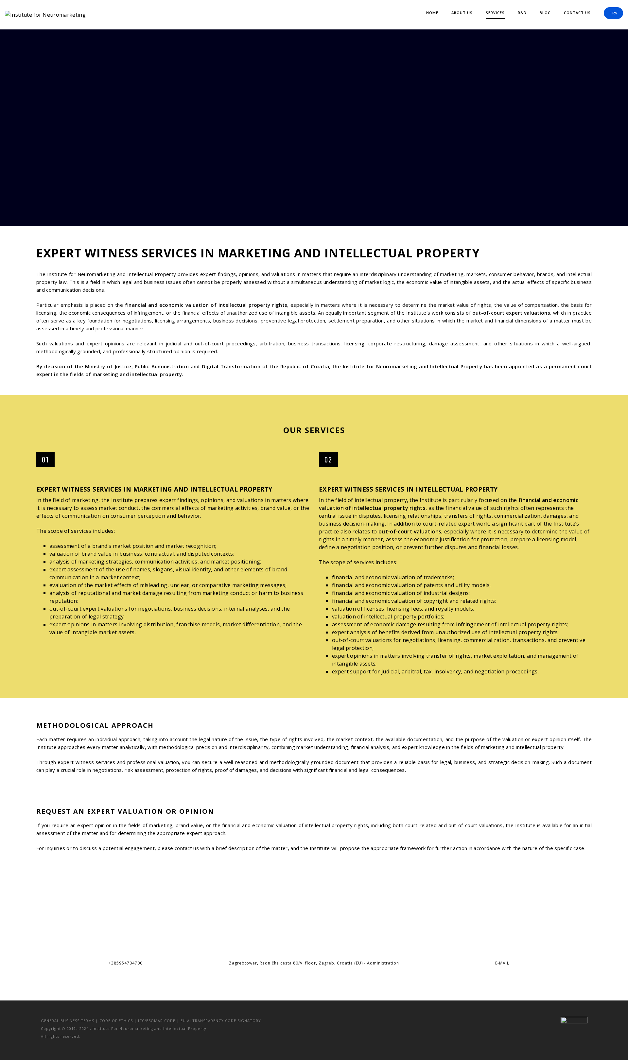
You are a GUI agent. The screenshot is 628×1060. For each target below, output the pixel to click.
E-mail (502, 963)
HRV (613, 13)
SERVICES (495, 12)
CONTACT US (577, 12)
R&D (522, 12)
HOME (432, 12)
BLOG (545, 12)
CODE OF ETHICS (116, 1020)
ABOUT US (462, 12)
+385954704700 (126, 963)
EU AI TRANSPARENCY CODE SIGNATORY (221, 1020)
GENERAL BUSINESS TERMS (67, 1020)
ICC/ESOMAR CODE (156, 1020)
